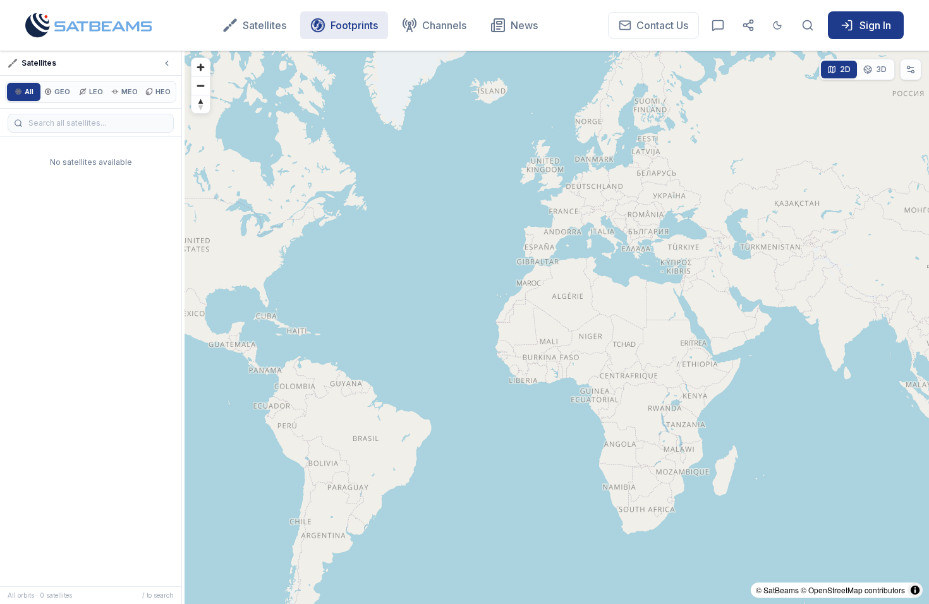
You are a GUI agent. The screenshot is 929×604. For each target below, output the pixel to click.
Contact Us (662, 25)
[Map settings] (910, 69)
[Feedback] (718, 25)
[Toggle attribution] (915, 590)
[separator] (183, 327)
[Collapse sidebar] (167, 63)
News (524, 25)
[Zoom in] (200, 67)
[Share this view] (748, 25)
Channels (444, 25)
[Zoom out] (200, 85)
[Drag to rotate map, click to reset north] (200, 104)
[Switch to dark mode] (777, 25)
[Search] (807, 25)
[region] (557, 327)
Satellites (264, 25)
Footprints (354, 25)
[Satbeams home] (88, 25)
